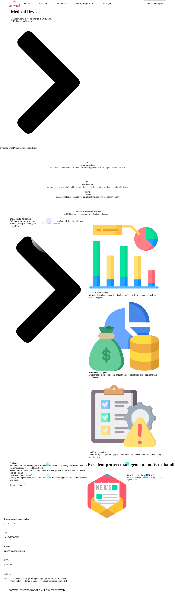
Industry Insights (82, 3)
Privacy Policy (15, 581)
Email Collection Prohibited (55, 581)
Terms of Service (32, 581)
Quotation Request (155, 3)
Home (27, 3)
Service (60, 3)
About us (43, 3)
